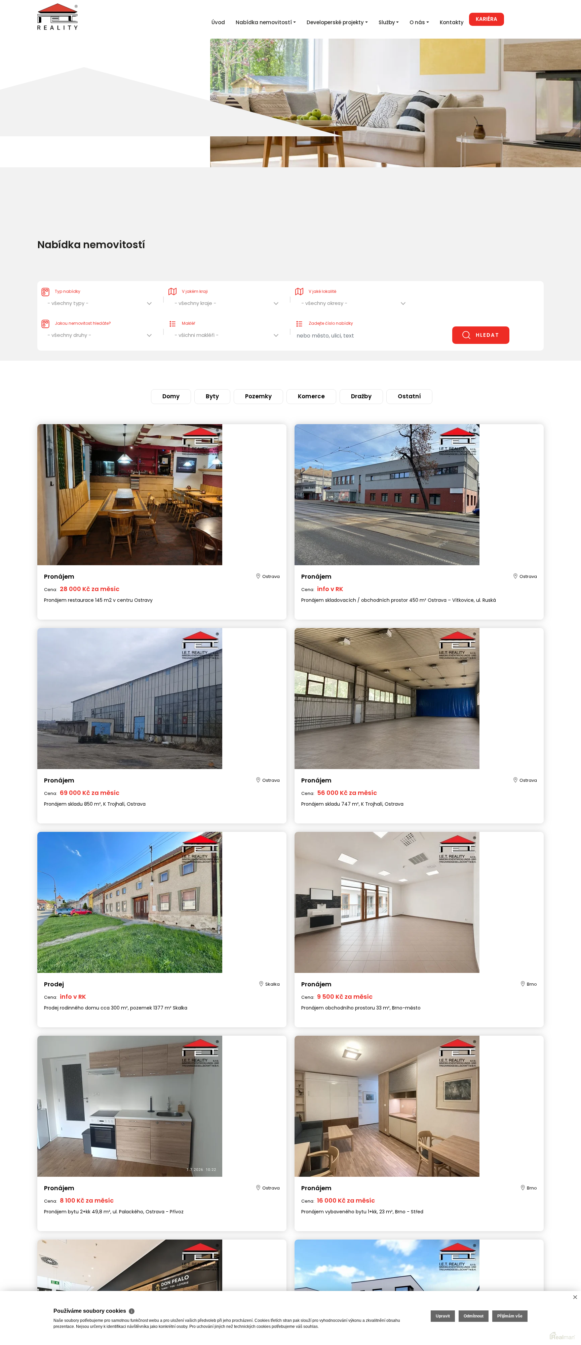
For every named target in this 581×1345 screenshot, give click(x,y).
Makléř (188, 310)
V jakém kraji (195, 278)
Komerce (304, 373)
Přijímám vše (509, 1316)
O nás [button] (417, 22)
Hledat (487, 321)
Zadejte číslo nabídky (331, 310)
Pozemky (267, 373)
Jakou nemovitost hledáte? (83, 310)
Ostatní (373, 373)
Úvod (218, 22)
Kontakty (452, 22)
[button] (100, 291)
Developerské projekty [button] (335, 22)
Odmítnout (473, 1316)
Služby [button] (387, 22)
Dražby (339, 373)
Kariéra (486, 19)
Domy (206, 373)
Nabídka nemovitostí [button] (264, 22)
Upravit (443, 1316)
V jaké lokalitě (322, 278)
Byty (234, 373)
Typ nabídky (67, 278)
